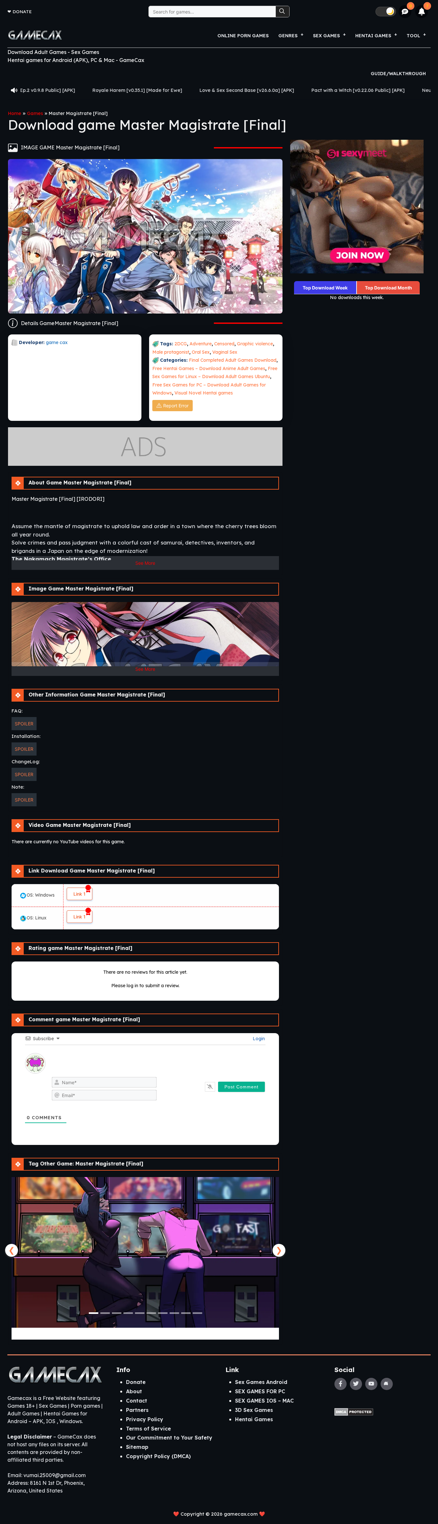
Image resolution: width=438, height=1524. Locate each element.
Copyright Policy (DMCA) (158, 1456)
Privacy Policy (144, 1419)
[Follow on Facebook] (340, 1384)
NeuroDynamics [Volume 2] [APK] (379, 90)
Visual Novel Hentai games (203, 393)
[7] (421, 11)
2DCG (180, 344)
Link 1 (79, 894)
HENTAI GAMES (373, 36)
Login (258, 1038)
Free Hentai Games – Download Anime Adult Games (208, 368)
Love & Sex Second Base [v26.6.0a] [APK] (165, 90)
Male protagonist (170, 352)
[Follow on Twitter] (356, 1384)
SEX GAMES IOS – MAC (264, 1400)
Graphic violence (255, 344)
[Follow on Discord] (387, 1384)
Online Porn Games (243, 36)
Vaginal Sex (224, 352)
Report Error (176, 405)
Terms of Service (148, 1428)
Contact (136, 1400)
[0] (405, 11)
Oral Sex (201, 352)
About (134, 1391)
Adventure (201, 344)
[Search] (282, 11)
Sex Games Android (261, 1382)
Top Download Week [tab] (325, 287)
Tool (413, 36)
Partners (137, 1410)
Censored (224, 344)
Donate (22, 11)
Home (14, 113)
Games (35, 113)
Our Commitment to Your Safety (169, 1437)
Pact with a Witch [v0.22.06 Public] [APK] (277, 90)
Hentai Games (254, 1419)
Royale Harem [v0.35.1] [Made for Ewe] (56, 90)
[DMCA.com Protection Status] (353, 1411)
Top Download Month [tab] (388, 287)
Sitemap (137, 1447)
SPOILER (24, 723)
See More (145, 563)
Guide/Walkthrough (398, 73)
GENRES (288, 36)
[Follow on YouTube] (371, 1384)
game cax (57, 342)
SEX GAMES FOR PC (260, 1391)
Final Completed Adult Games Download (232, 360)
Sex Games (326, 36)
